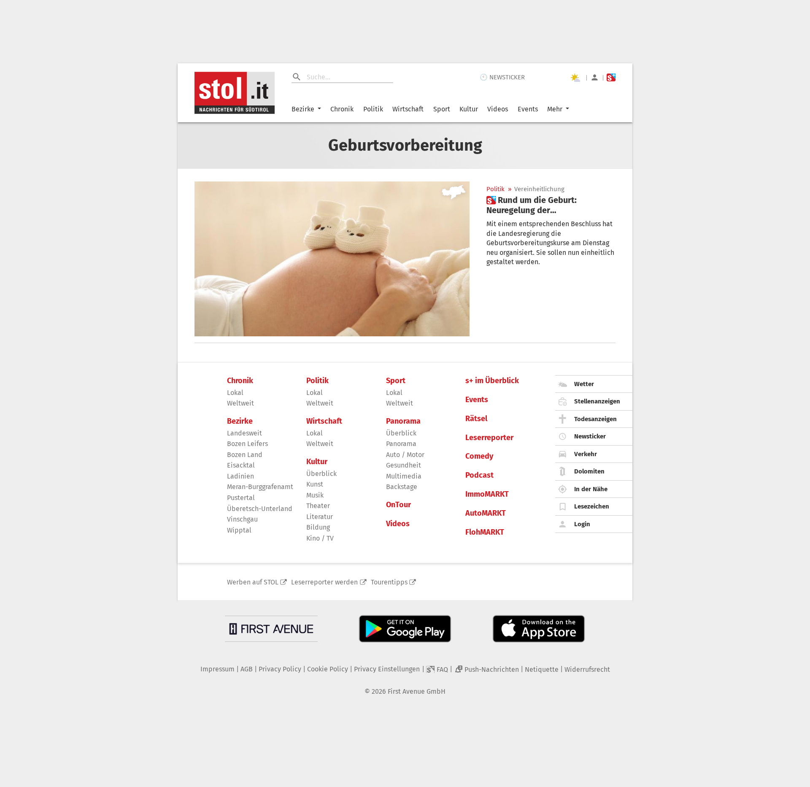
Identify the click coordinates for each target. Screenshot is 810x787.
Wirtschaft (408, 109)
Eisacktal (241, 465)
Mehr (554, 109)
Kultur (468, 109)
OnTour (398, 504)
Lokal (235, 393)
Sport (441, 109)
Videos (497, 109)
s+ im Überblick (492, 380)
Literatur (319, 517)
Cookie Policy (327, 669)
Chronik (342, 109)
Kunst (314, 484)
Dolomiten (589, 471)
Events (528, 109)
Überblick (321, 474)
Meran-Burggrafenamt (260, 487)
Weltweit (240, 403)
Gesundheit (403, 465)
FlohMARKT (484, 532)
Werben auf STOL (252, 582)
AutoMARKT (485, 513)
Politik (373, 109)
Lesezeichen (591, 506)
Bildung (318, 527)
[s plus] (611, 77)
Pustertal (241, 498)
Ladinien (240, 476)
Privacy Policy (280, 669)
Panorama (403, 421)
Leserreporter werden (324, 582)
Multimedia (403, 476)
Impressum (217, 669)
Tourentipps (389, 582)
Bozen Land (244, 455)
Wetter (584, 384)
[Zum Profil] (594, 77)
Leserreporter (489, 437)
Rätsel (476, 418)
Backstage (401, 487)
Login (582, 524)
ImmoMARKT (487, 494)
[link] (551, 205)
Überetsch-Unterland (259, 509)
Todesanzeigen (595, 419)
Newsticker (590, 436)
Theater (318, 506)
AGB (246, 669)
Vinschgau (242, 519)
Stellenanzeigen (597, 401)
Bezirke (303, 109)
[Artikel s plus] (332, 258)
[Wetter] (575, 77)
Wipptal (239, 530)
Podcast (479, 475)
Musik (315, 495)
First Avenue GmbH (417, 691)
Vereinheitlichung (539, 189)
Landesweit (244, 433)
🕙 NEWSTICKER (502, 77)
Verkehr (585, 454)
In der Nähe (591, 489)
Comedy (479, 456)
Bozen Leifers (247, 444)
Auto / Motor (405, 455)
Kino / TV (320, 538)
